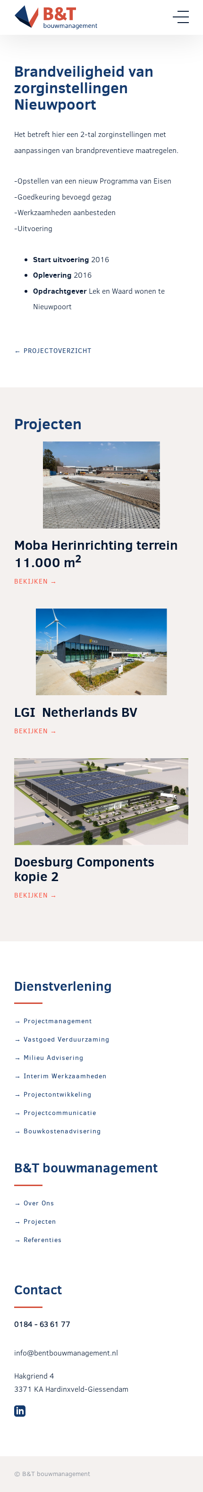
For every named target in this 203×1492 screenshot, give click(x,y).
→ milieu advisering (49, 1057)
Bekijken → (35, 581)
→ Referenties (38, 1239)
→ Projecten (35, 1221)
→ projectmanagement (53, 1021)
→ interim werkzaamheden (60, 1076)
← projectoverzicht (53, 350)
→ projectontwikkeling (53, 1094)
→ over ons (34, 1203)
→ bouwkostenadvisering (57, 1131)
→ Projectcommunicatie (55, 1112)
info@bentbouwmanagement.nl (66, 1353)
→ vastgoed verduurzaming (62, 1039)
